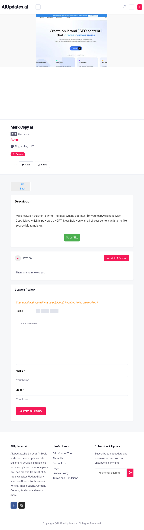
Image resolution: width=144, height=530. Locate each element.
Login (56, 468)
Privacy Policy (60, 473)
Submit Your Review (30, 411)
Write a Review (118, 258)
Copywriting (21, 146)
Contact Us (59, 463)
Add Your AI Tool (62, 453)
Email (20, 389)
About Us (58, 458)
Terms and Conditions (65, 478)
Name (20, 370)
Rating (20, 310)
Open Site (72, 237)
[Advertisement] (72, 93)
